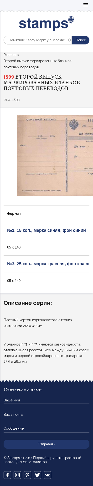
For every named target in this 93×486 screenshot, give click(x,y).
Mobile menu (85, 5)
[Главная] (46, 24)
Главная (10, 55)
